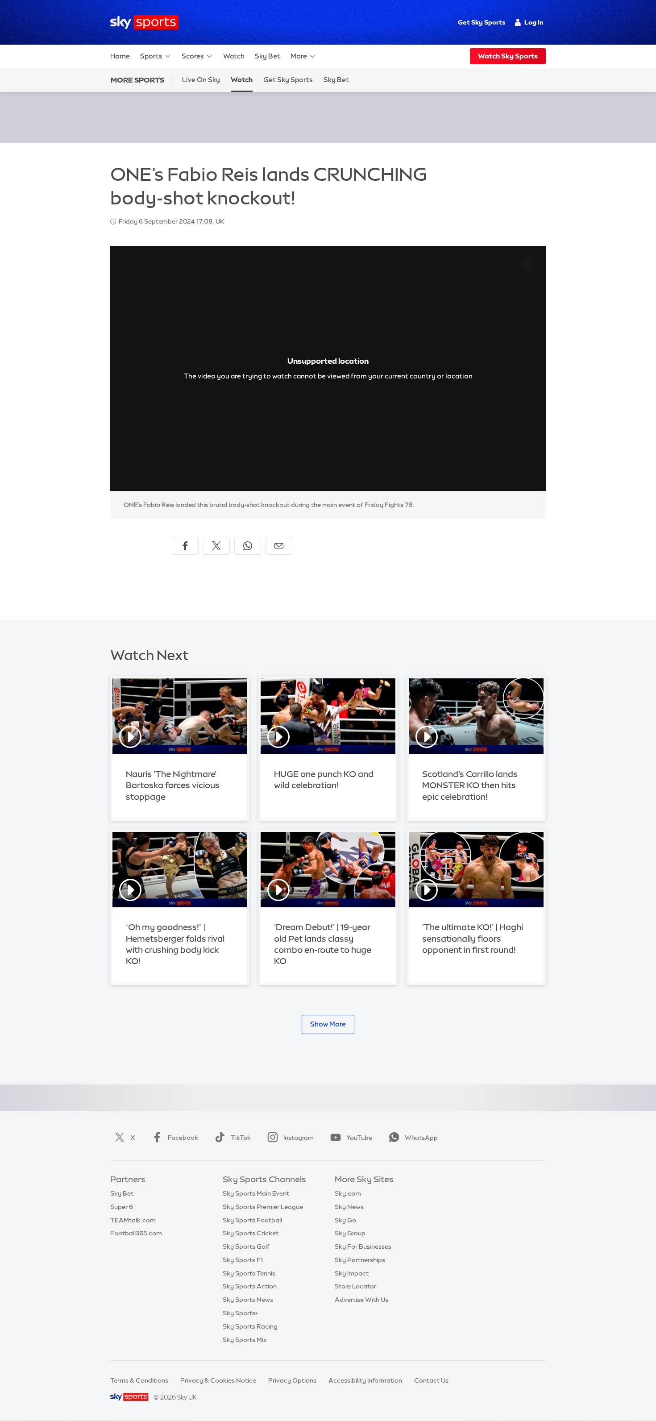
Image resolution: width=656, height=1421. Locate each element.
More (299, 56)
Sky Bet (267, 56)
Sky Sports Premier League (263, 1207)
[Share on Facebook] (185, 546)
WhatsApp (421, 1137)
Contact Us (431, 1380)
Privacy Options (292, 1380)
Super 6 (121, 1207)
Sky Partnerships (360, 1260)
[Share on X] (216, 546)
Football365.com (136, 1233)
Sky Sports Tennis (249, 1273)
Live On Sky (201, 79)
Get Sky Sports (481, 22)
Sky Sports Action (250, 1286)
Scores (193, 56)
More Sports (137, 79)
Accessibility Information (365, 1380)
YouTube (359, 1137)
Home (120, 56)
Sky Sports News (248, 1299)
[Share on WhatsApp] (247, 546)
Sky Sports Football (252, 1220)
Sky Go (345, 1220)
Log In (534, 22)
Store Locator (355, 1286)
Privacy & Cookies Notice (218, 1380)
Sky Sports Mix (245, 1340)
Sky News (349, 1207)
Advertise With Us (361, 1299)
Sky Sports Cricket (250, 1233)
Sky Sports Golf (246, 1246)
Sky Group (350, 1233)
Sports (151, 56)
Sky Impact (352, 1273)
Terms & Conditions (139, 1380)
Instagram (298, 1137)
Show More (328, 1024)
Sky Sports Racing (250, 1326)
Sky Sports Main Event (256, 1193)
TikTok (241, 1137)
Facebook (183, 1137)
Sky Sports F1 (243, 1260)
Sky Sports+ (240, 1313)
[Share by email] (279, 546)
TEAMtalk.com (133, 1220)
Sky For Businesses (363, 1246)
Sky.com (348, 1193)
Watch (234, 56)
